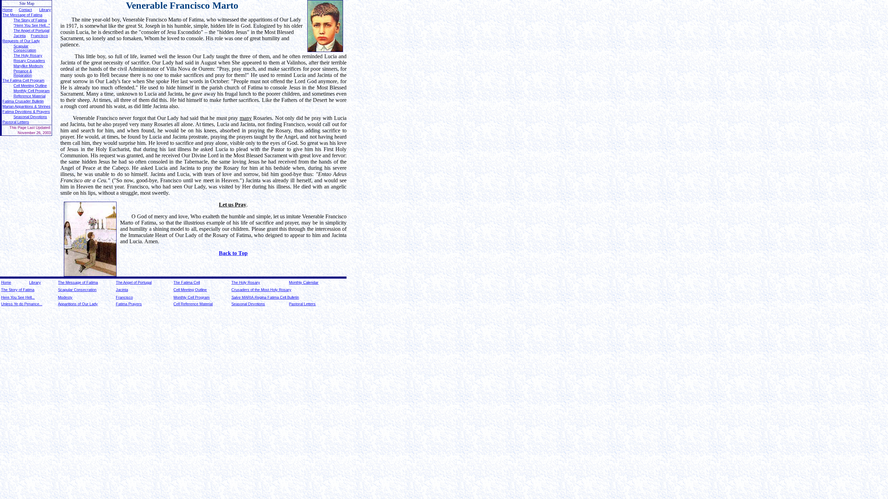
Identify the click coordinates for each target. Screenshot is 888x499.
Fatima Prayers (129, 304)
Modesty (65, 297)
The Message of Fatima (22, 15)
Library (45, 10)
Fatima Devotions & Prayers (26, 112)
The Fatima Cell (186, 282)
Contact (25, 10)
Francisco (39, 36)
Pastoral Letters (15, 122)
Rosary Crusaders (29, 61)
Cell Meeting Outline (30, 86)
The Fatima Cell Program (23, 80)
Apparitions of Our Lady (78, 304)
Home (7, 10)
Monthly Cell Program (191, 297)
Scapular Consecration (25, 48)
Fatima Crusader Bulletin (23, 101)
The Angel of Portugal (134, 282)
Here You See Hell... (18, 297)
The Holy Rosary (28, 55)
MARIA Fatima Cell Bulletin (265, 297)
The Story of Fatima (17, 290)
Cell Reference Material (193, 304)
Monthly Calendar (303, 282)
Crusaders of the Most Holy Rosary (261, 290)
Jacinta (20, 36)
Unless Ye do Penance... (21, 304)
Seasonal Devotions (30, 117)
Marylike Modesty (28, 66)
